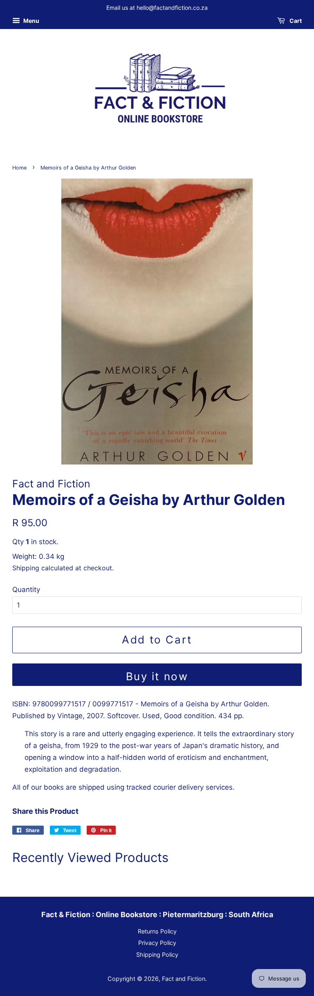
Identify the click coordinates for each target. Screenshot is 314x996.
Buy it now (157, 676)
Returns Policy (157, 931)
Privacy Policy (157, 942)
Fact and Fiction (183, 978)
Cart (295, 20)
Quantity (26, 589)
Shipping (25, 568)
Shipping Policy (157, 954)
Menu (30, 20)
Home (19, 168)
